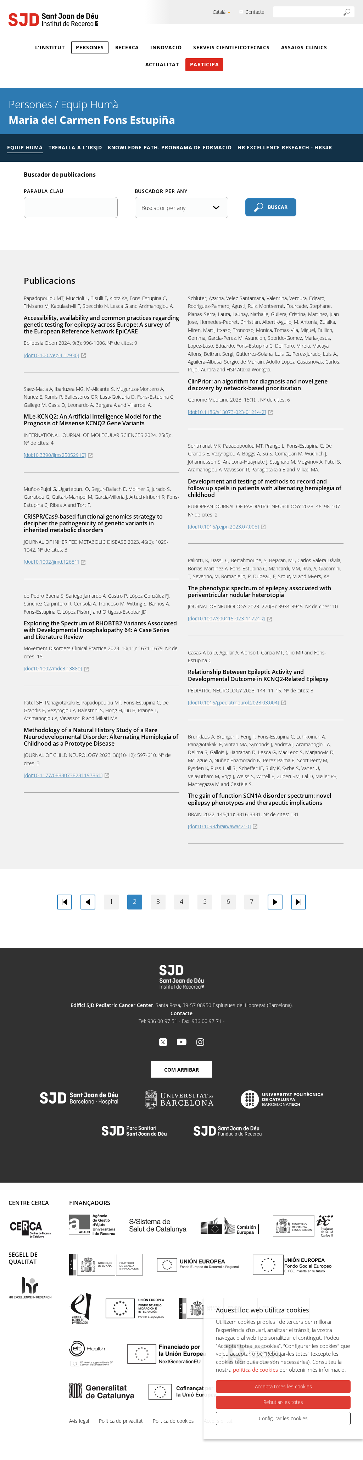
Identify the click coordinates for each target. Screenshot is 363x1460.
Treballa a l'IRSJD (75, 147)
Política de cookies (173, 1420)
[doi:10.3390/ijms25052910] (55, 455)
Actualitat (162, 64)
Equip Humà (89, 104)
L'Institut (50, 47)
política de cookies (255, 1369)
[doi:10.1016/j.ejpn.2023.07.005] (223, 526)
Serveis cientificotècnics (231, 47)
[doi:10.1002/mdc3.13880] (53, 668)
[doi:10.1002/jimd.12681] (51, 561)
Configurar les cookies (283, 1418)
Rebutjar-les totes (283, 1402)
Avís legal (79, 1420)
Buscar (277, 206)
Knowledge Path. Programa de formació (170, 147)
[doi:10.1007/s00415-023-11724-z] (226, 618)
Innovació (166, 47)
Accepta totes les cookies (283, 1386)
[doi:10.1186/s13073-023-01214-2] (227, 412)
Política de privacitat (121, 1420)
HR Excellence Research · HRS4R (285, 147)
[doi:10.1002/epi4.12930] (51, 355)
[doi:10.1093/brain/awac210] (219, 826)
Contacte (254, 12)
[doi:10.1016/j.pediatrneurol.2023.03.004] (233, 702)
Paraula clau (43, 191)
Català (219, 12)
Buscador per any (161, 191)
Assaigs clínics (304, 47)
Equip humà (25, 147)
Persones (90, 47)
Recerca (127, 47)
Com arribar (181, 1069)
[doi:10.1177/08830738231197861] (63, 775)
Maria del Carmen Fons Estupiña (92, 119)
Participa (204, 64)
